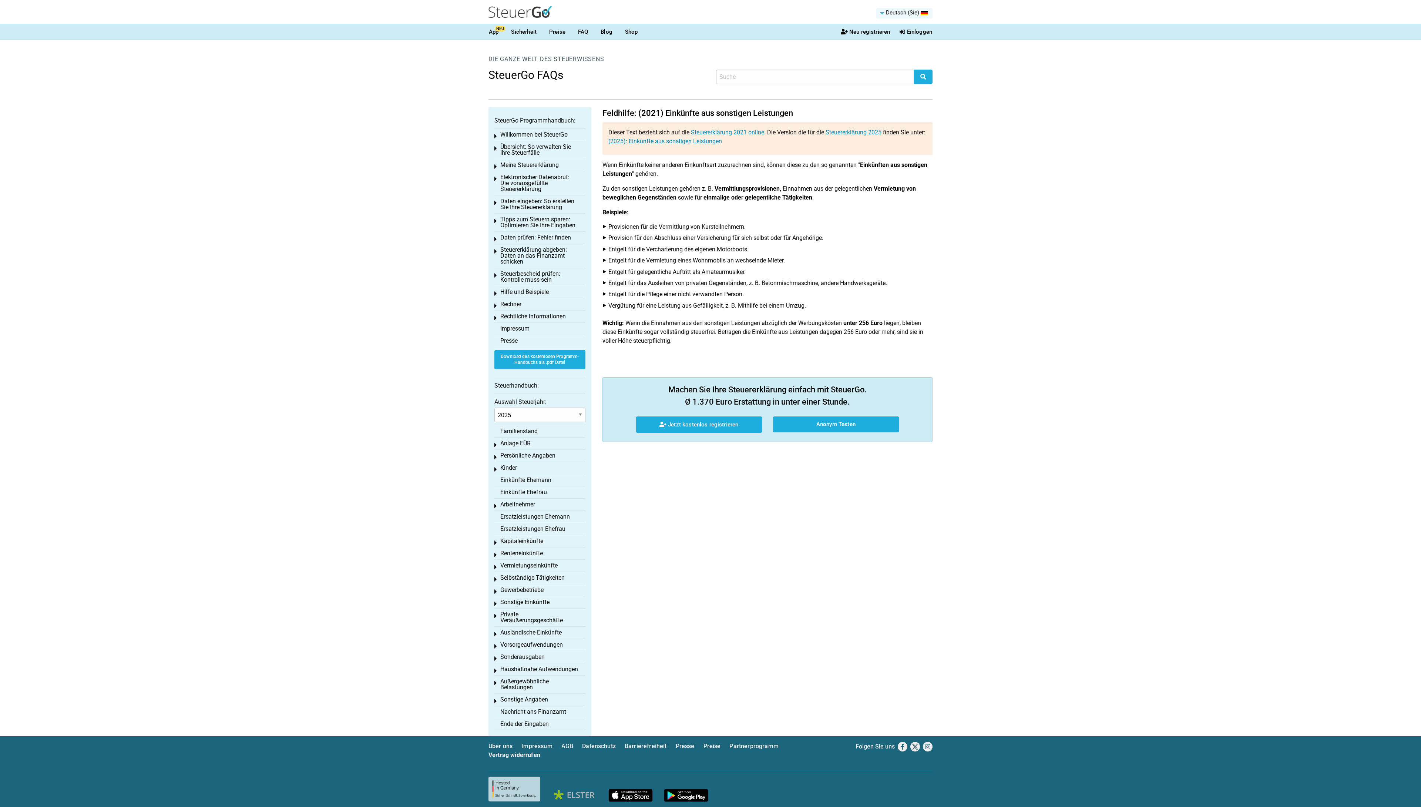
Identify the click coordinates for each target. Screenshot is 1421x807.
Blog (606, 32)
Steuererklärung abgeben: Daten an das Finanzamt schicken (533, 255)
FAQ (583, 32)
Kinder (508, 467)
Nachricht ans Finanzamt (533, 711)
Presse (509, 340)
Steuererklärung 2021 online (727, 132)
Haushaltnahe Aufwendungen (539, 669)
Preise (557, 32)
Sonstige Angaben (524, 699)
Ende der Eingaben (524, 723)
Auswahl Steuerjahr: (520, 401)
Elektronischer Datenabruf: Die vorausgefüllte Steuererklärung (535, 183)
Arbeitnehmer (517, 504)
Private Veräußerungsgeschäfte (531, 617)
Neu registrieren (869, 32)
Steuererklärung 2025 (853, 132)
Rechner (510, 304)
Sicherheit (524, 32)
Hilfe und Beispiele (524, 291)
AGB (567, 746)
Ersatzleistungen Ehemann (535, 516)
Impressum (515, 328)
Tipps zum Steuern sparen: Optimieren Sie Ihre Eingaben (537, 222)
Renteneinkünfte (521, 553)
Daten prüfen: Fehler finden (535, 237)
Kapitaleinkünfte (521, 541)
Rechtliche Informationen (533, 316)
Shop (631, 32)
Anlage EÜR (515, 443)
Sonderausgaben (522, 656)
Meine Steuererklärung (529, 164)
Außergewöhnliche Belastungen (524, 684)
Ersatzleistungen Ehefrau (532, 528)
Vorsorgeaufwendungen (531, 644)
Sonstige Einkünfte (525, 602)
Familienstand (519, 431)
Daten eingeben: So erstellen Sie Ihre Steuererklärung (537, 204)
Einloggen (919, 32)
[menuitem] (904, 13)
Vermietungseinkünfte (529, 565)
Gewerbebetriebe (522, 589)
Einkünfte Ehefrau (523, 492)
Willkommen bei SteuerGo (534, 134)
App (493, 32)
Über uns (500, 746)
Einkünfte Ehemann (525, 479)
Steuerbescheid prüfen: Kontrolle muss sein (530, 276)
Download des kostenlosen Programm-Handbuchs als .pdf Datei (540, 359)
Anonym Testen (836, 424)
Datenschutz (599, 746)
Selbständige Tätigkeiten (532, 577)
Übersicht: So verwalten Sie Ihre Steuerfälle (535, 149)
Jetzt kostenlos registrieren (702, 424)
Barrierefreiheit (646, 746)
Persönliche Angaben (527, 455)
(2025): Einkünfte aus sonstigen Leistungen (665, 141)
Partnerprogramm (753, 746)
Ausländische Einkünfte (531, 632)
